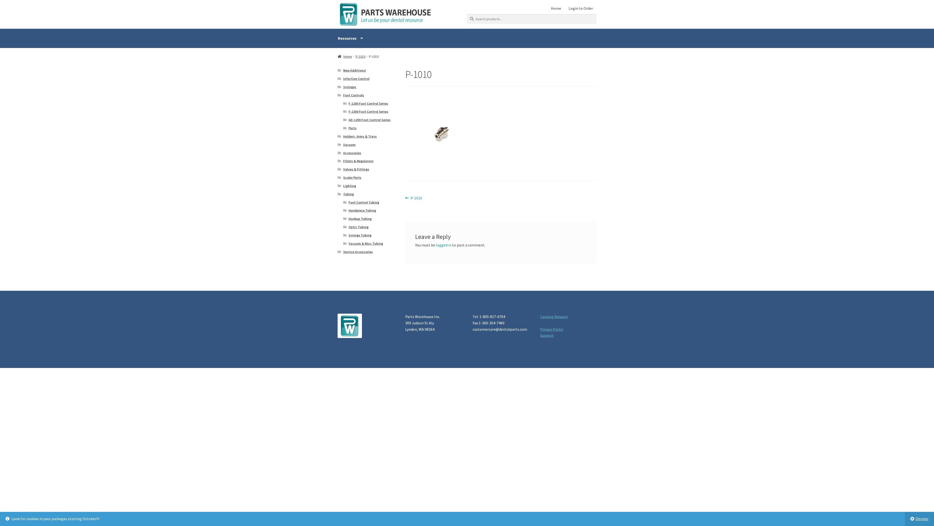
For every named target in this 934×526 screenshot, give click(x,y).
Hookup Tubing (360, 218)
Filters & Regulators (358, 161)
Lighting (349, 186)
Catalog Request (554, 316)
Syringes (349, 87)
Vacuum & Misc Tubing (366, 243)
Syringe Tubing (360, 235)
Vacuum (349, 144)
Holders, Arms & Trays (360, 136)
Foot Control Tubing (364, 202)
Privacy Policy (551, 329)
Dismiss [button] (922, 518)
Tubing (348, 194)
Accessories (352, 153)
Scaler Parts (352, 177)
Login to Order (581, 8)
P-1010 (360, 56)
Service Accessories (358, 252)
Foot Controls (353, 95)
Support (547, 335)
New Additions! (354, 70)
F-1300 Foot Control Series (368, 111)
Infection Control (356, 78)
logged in (443, 245)
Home (556, 8)
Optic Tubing (358, 227)
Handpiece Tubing (362, 210)
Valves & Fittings (356, 169)
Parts (353, 128)
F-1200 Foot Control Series (368, 103)
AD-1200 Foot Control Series (370, 120)
